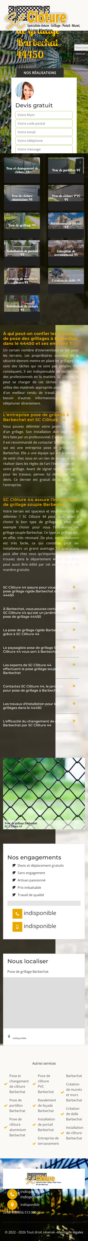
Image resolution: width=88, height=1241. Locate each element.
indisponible (46, 41)
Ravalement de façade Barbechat (47, 1105)
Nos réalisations (40, 73)
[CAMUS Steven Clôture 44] (44, 17)
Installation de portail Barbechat (46, 1124)
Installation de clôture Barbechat (74, 1132)
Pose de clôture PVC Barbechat (46, 1084)
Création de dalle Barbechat (74, 1113)
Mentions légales (70, 1232)
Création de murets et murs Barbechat (74, 1092)
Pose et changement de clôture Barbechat (18, 1084)
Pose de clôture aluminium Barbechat (17, 1127)
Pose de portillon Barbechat (17, 1105)
